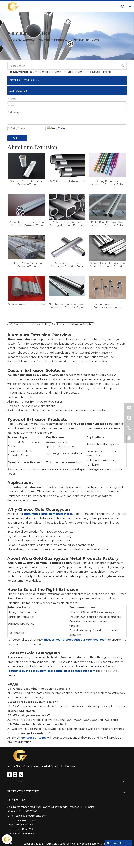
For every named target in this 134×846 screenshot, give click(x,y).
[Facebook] (9, 774)
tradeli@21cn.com (26, 820)
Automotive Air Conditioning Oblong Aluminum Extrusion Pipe (107, 264)
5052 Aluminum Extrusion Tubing (67, 181)
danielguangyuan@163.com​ (31, 815)
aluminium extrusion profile (93, 71)
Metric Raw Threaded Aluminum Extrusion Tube (67, 264)
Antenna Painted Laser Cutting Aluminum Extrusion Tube (67, 224)
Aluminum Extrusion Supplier (75, 324)
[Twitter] (21, 774)
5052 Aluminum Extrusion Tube (26, 304)
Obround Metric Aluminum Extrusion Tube (27, 183)
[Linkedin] (15, 774)
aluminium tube (62, 71)
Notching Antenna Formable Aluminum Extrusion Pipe (67, 305)
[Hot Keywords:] (122, 65)
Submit (17, 138)
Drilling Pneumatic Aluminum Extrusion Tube (107, 183)
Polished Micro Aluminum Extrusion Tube (27, 264)
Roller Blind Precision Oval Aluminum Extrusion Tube (107, 224)
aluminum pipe (40, 71)
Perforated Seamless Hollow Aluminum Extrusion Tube (26, 224)
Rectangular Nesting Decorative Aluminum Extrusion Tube (107, 305)
